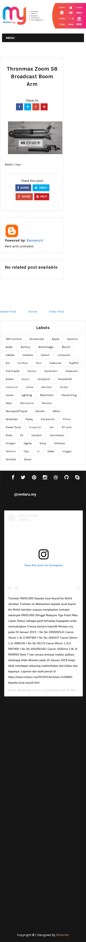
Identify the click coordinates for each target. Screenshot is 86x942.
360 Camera (14, 339)
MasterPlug (69, 395)
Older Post (56, 311)
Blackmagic (46, 347)
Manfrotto (46, 395)
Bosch (66, 347)
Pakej (29, 419)
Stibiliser (59, 443)
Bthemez (62, 935)
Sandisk (36, 435)
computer (63, 355)
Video (50, 451)
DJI (8, 363)
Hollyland (44, 379)
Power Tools (13, 427)
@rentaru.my (25, 494)
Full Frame (12, 371)
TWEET (42, 187)
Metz (9, 403)
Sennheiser (57, 435)
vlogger (67, 451)
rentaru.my (38, 690)
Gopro (26, 379)
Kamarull (35, 240)
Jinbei (29, 387)
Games (31, 371)
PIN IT (43, 196)
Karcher (46, 387)
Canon (45, 355)
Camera (28, 355)
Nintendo (12, 419)
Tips (26, 451)
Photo (67, 419)
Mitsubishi (27, 403)
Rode (9, 435)
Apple (55, 339)
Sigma (28, 443)
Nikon (56, 411)
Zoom (27, 459)
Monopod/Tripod (16, 411)
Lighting (26, 395)
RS (21, 435)
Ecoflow (23, 363)
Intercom (12, 387)
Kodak (64, 387)
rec (51, 427)
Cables (10, 355)
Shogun (11, 443)
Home (32, 311)
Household (65, 379)
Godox (10, 379)
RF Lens (67, 427)
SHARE (24, 187)
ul (38, 451)
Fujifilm (74, 363)
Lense (9, 395)
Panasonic (48, 419)
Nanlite (40, 411)
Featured (55, 363)
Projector (35, 427)
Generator (51, 371)
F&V (38, 363)
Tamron (11, 451)
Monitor (47, 403)
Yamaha (11, 459)
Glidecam (72, 371)
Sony (43, 443)
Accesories (37, 339)
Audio (9, 347)
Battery (25, 347)
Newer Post (8, 311)
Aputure (72, 339)
